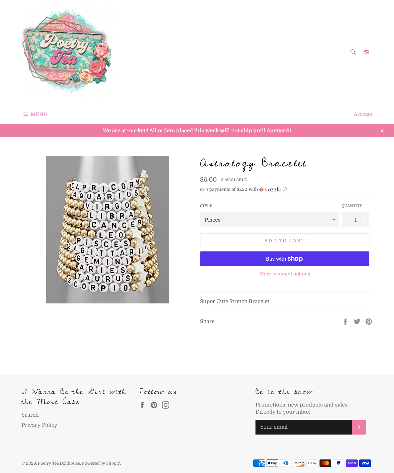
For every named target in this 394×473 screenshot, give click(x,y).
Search (30, 415)
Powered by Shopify (102, 463)
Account (363, 114)
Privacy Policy (39, 425)
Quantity (352, 206)
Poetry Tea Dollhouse (59, 463)
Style (206, 206)
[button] (286, 189)
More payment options (284, 274)
